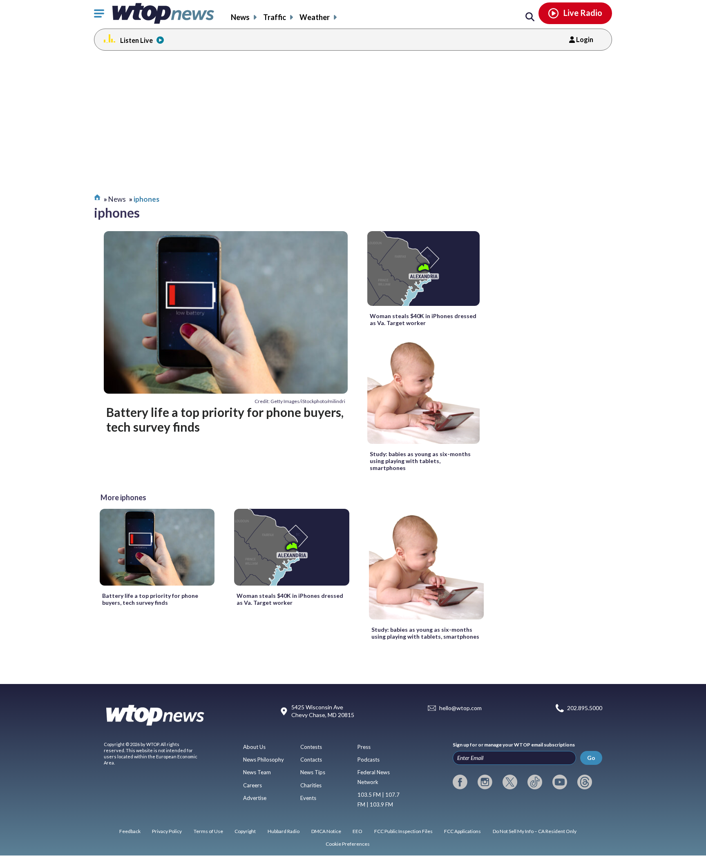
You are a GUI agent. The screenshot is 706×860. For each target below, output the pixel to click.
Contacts (311, 759)
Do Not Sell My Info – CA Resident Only (534, 831)
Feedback (130, 831)
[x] (510, 782)
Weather (314, 17)
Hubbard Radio (283, 831)
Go (591, 757)
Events (308, 798)
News (240, 17)
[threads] (584, 782)
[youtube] (559, 782)
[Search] (529, 17)
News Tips (312, 772)
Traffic (274, 17)
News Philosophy (263, 759)
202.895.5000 (584, 707)
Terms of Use (208, 831)
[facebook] (460, 782)
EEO (357, 831)
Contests (311, 747)
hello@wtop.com (460, 707)
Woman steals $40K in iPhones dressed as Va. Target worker (423, 319)
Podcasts (368, 759)
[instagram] (485, 782)
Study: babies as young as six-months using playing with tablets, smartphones (420, 460)
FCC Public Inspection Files (403, 831)
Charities (311, 785)
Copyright (245, 831)
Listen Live (136, 40)
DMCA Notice (326, 831)
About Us (254, 747)
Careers (252, 785)
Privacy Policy (167, 831)
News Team (257, 772)
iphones (146, 199)
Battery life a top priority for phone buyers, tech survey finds (225, 419)
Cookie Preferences (348, 844)
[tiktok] (534, 782)
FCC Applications (462, 831)
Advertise (254, 798)
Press (364, 747)
